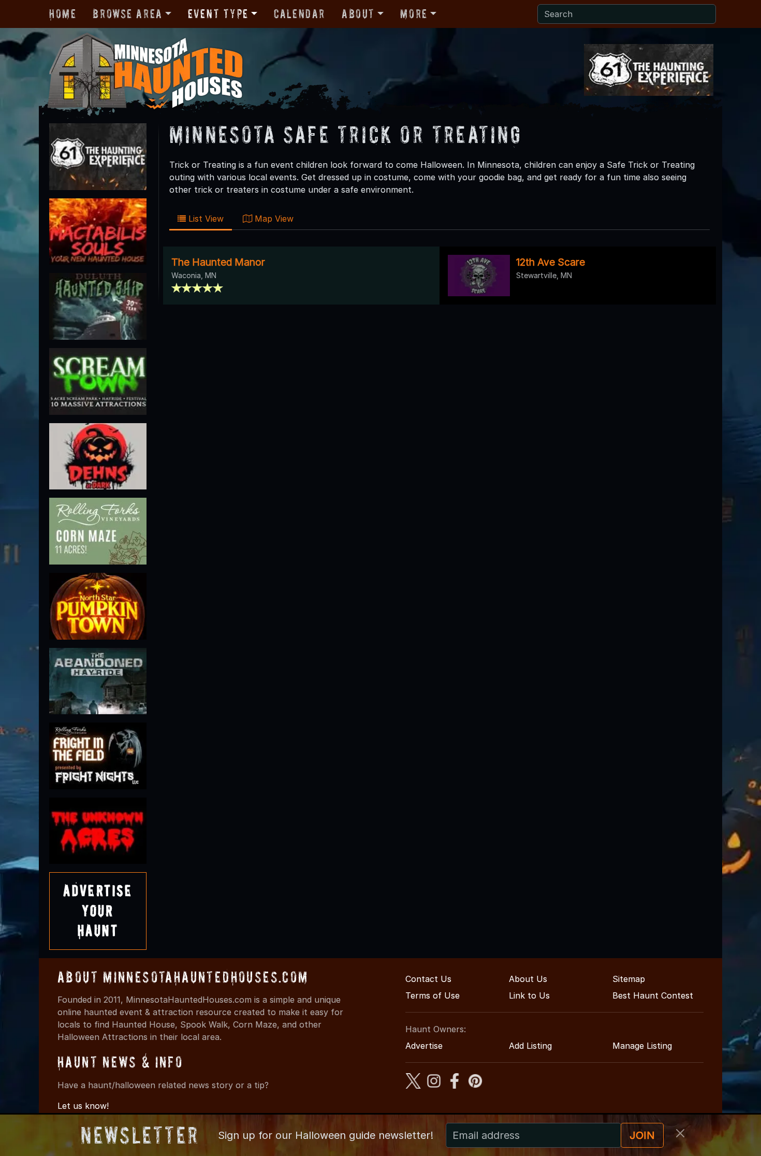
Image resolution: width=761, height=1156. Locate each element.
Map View (273, 218)
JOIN (642, 1135)
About (358, 14)
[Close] (680, 1133)
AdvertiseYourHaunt (98, 910)
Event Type (218, 14)
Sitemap (628, 979)
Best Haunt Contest (652, 995)
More (413, 14)
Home (62, 14)
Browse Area (127, 14)
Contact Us (428, 979)
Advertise (424, 1046)
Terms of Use (432, 995)
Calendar (299, 14)
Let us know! (83, 1106)
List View (205, 218)
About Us (528, 979)
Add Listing (530, 1046)
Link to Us (529, 995)
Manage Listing (642, 1046)
